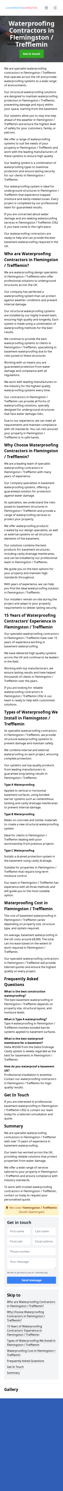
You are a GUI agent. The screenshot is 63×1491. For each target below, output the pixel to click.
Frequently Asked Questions (25, 1361)
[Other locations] (46, 8)
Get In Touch (15, 1367)
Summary (13, 1373)
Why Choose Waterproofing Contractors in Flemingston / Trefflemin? (26, 1316)
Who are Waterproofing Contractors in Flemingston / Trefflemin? (31, 1304)
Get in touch (31, 54)
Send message (31, 1280)
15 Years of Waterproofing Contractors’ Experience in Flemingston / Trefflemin (24, 1330)
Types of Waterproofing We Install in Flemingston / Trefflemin (31, 1343)
